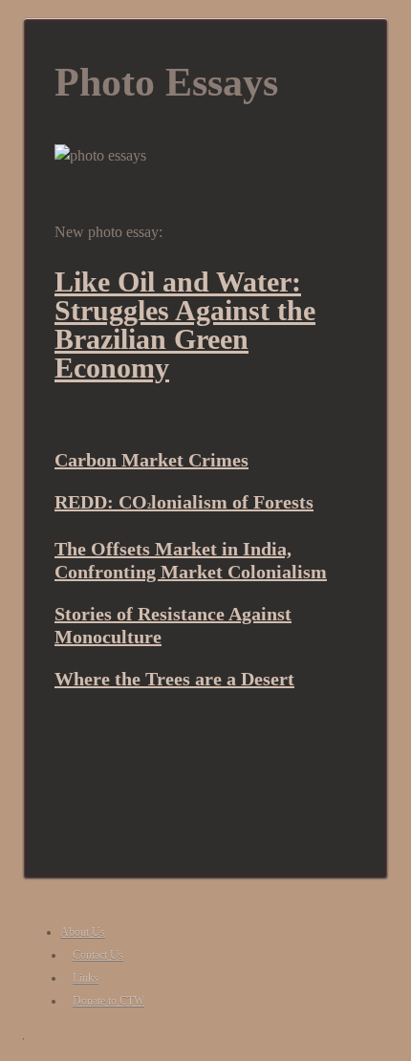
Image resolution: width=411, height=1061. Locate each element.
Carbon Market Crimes (151, 459)
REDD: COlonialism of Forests (184, 501)
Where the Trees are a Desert (174, 678)
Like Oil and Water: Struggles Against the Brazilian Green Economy (184, 324)
